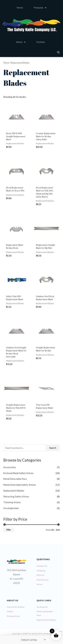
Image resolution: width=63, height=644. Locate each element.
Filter (8, 530)
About (19, 42)
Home (20, 7)
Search (52, 447)
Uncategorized (10, 508)
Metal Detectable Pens (15, 478)
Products (38, 7)
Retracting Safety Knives (16, 496)
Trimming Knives (12, 502)
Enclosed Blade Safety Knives (18, 473)
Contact (40, 42)
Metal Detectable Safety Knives (19, 484)
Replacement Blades (13, 490)
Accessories (9, 467)
